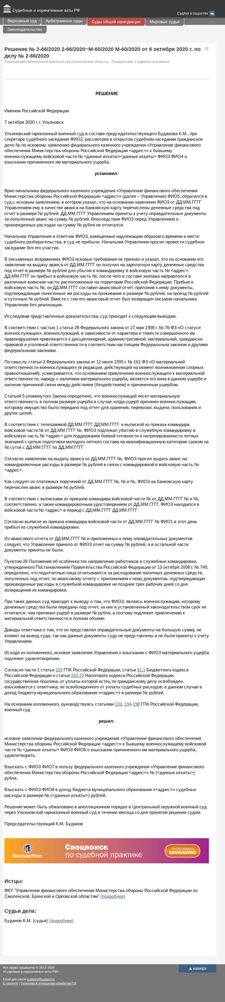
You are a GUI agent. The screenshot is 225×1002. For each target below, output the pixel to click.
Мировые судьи (165, 21)
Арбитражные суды (64, 20)
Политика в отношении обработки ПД (48, 983)
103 (58, 669)
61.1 (141, 669)
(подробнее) (112, 896)
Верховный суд (22, 20)
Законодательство (24, 29)
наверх (197, 968)
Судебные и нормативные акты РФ (46, 10)
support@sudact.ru (40, 979)
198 (136, 704)
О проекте (10, 983)
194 (127, 704)
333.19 (77, 675)
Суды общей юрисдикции (116, 21)
